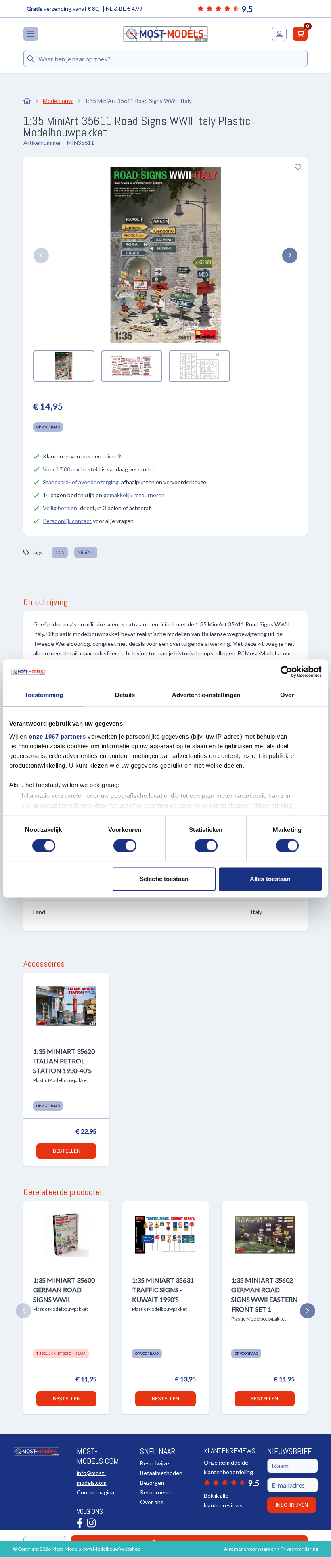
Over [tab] (287, 694)
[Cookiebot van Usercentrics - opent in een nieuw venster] (286, 671)
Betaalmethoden (161, 1472)
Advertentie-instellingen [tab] (206, 694)
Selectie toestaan (164, 879)
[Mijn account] (279, 34)
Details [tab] (125, 694)
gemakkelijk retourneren (134, 495)
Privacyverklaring (299, 1549)
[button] (41, 255)
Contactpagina (95, 1492)
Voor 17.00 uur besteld (72, 469)
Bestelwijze (154, 1463)
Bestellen (66, 1151)
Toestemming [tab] (44, 694)
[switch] (124, 845)
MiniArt (86, 552)
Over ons (151, 1501)
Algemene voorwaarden (250, 1549)
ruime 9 (112, 456)
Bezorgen (152, 1482)
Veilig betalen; (61, 507)
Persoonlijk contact (67, 520)
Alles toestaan (270, 879)
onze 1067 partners (57, 736)
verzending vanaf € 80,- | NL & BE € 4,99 (84, 8)
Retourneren (156, 1492)
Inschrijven (292, 1505)
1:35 (60, 552)
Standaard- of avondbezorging (81, 482)
